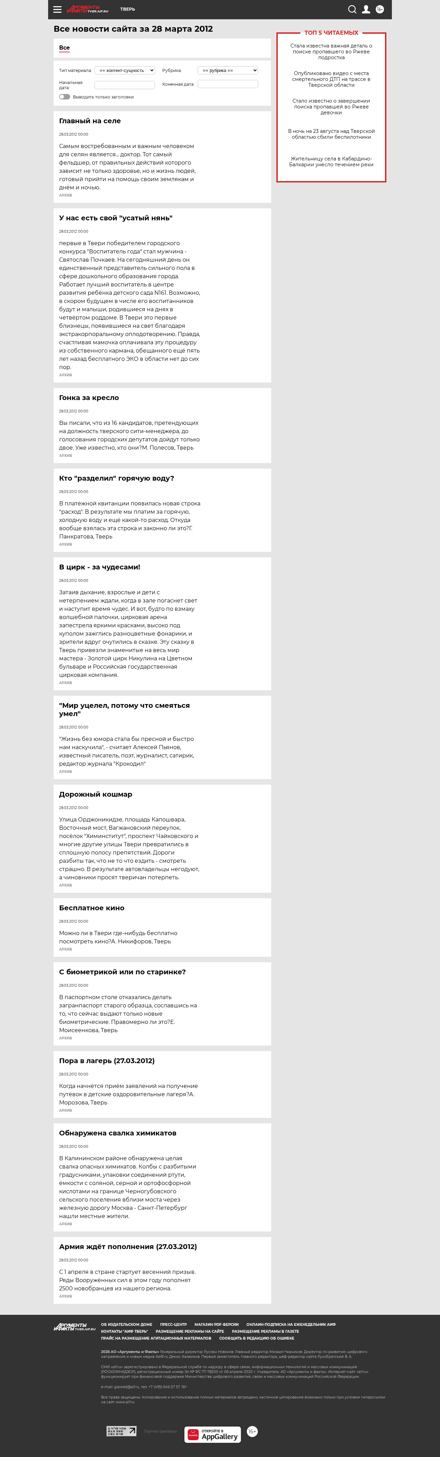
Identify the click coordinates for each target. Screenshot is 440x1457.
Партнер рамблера (160, 1431)
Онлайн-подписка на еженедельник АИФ (291, 1324)
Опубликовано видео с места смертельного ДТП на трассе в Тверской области (331, 79)
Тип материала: (75, 70)
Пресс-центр (173, 1324)
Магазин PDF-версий (217, 1324)
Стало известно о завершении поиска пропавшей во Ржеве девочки (331, 107)
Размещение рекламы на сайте (190, 1331)
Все (64, 47)
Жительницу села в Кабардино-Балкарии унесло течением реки (331, 162)
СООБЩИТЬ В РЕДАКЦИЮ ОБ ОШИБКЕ (256, 1338)
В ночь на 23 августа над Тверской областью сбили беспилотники (331, 134)
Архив (65, 195)
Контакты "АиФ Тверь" (124, 1331)
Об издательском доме (126, 1324)
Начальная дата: (70, 85)
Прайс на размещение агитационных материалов (156, 1338)
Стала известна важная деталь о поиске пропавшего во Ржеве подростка (331, 52)
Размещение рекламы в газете (265, 1331)
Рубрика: (172, 70)
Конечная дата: (178, 84)
